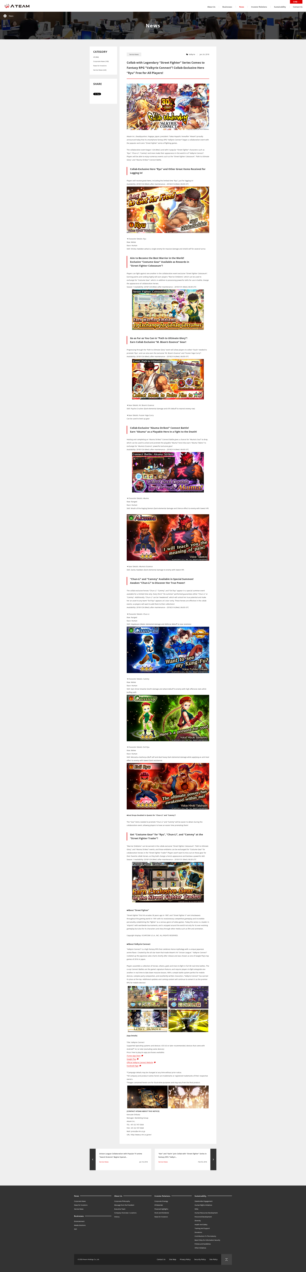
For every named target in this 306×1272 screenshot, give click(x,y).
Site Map (172, 1259)
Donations (198, 1232)
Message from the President (124, 1205)
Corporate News (80, 1201)
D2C (75, 1229)
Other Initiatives (200, 1248)
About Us (118, 1196)
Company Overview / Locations (125, 1213)
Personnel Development (203, 1217)
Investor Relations (162, 1196)
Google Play (131, 1059)
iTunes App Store (133, 1056)
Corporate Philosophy (122, 1201)
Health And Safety (201, 1224)
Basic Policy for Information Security (207, 1240)
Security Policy (200, 1259)
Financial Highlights (161, 1209)
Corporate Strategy (161, 1201)
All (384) (96, 57)
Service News (78, 1209)
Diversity (198, 1220)
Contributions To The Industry (205, 1236)
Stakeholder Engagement (204, 1201)
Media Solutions (80, 1225)
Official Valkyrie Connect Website (140, 1062)
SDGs (196, 1209)
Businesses (79, 1216)
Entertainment (79, 1221)
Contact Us (161, 1259)
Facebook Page (132, 1066)
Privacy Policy (185, 1259)
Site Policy (213, 1259)
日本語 (295, 2)
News (76, 1196)
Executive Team (119, 1209)
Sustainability (200, 1196)
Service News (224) (99, 70)
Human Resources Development (206, 1213)
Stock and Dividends (161, 1213)
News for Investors (100, 66)
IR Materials (158, 1205)
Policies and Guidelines (203, 1244)
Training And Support (202, 1228)
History (117, 1217)
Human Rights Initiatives (203, 1205)
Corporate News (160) (101, 61)
